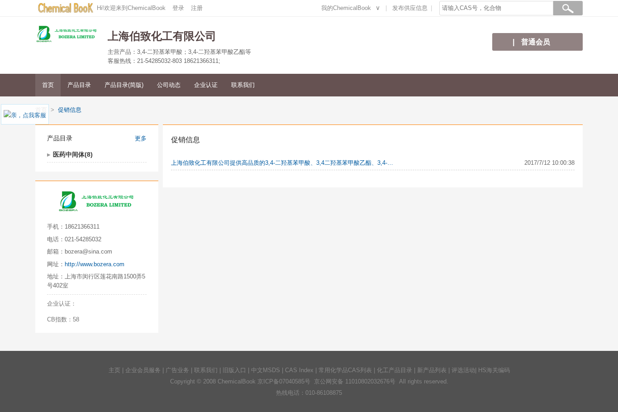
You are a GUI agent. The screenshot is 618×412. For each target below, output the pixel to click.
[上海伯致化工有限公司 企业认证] (94, 303)
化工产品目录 (394, 370)
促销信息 (69, 109)
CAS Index (299, 370)
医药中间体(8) (73, 154)
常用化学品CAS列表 (345, 370)
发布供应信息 (410, 8)
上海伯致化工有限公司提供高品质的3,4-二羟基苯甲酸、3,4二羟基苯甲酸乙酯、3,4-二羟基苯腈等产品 (284, 162)
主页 (114, 370)
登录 (178, 8)
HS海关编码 (494, 370)
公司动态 (169, 84)
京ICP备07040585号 (283, 381)
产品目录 (79, 84)
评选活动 (463, 370)
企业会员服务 (143, 370)
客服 (40, 115)
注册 (197, 8)
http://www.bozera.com (94, 264)
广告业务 (177, 370)
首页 (48, 84)
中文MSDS (265, 370)
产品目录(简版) (124, 84)
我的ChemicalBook (346, 8)
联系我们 (243, 84)
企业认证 (206, 84)
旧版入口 (234, 370)
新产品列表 (432, 370)
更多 (141, 138)
